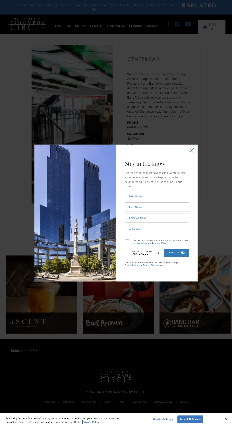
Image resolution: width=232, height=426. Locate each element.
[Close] (226, 419)
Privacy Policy (131, 265)
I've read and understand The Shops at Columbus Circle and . (160, 241)
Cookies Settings (163, 419)
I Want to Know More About (141, 252)
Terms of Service (151, 265)
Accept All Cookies (190, 419)
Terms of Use (158, 243)
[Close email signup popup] (192, 150)
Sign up (174, 252)
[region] (116, 419)
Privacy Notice (140, 243)
